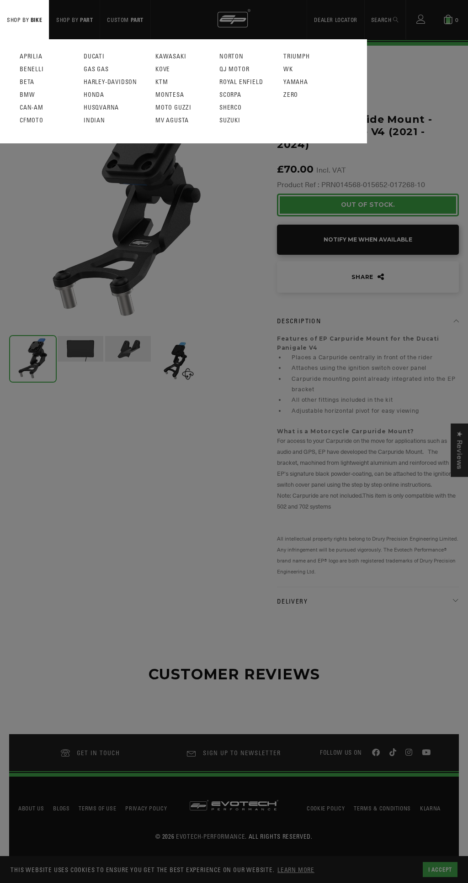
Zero (290, 94)
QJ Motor (234, 69)
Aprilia (31, 56)
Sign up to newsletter (242, 753)
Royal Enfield (241, 82)
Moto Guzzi (173, 107)
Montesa (169, 94)
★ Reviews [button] (459, 450)
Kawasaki (170, 56)
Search (382, 19)
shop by (24, 19)
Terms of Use (97, 808)
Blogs (61, 808)
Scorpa (230, 94)
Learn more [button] (295, 869)
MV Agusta (172, 120)
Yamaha (295, 82)
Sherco (230, 107)
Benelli (32, 69)
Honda (94, 94)
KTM (161, 82)
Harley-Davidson (110, 82)
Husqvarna (101, 107)
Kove (162, 69)
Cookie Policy (326, 808)
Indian (94, 120)
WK (288, 69)
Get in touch (98, 753)
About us (31, 808)
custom (125, 19)
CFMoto (31, 120)
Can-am (31, 107)
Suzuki (229, 120)
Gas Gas (96, 69)
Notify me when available (368, 239)
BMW (27, 94)
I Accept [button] (440, 869)
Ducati (94, 56)
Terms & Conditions (382, 808)
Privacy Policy (146, 808)
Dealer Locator (335, 19)
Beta (27, 82)
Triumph (296, 56)
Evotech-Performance (210, 836)
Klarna (430, 808)
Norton (231, 56)
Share (363, 276)
